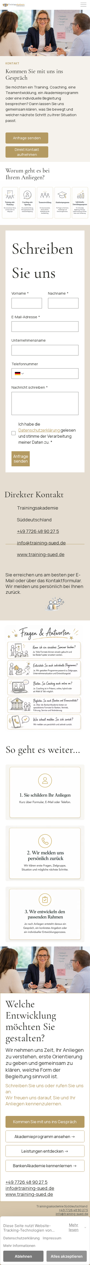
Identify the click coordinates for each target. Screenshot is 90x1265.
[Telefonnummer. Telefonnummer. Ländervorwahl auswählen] (19, 374)
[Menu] (83, 5)
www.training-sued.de (40, 554)
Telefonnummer (25, 364)
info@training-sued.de (41, 542)
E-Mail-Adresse (26, 316)
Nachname (58, 293)
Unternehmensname (29, 340)
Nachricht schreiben (30, 387)
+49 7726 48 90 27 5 (38, 531)
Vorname (20, 293)
